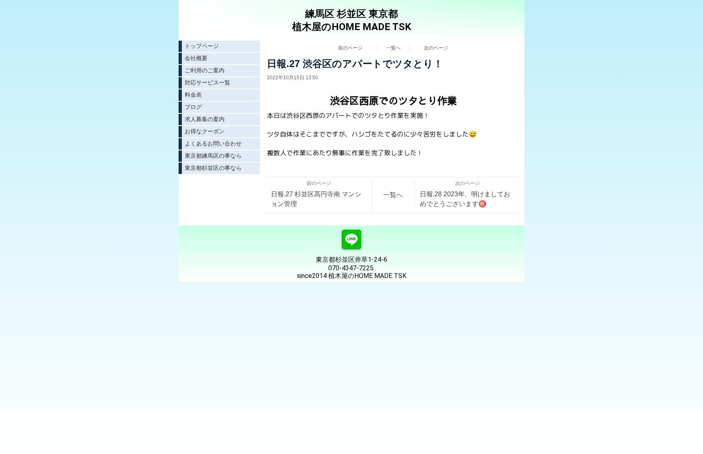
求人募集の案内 (205, 119)
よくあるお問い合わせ (213, 143)
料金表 (193, 94)
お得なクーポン (205, 131)
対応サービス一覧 (207, 82)
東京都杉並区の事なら (213, 168)
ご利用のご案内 (205, 70)
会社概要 (196, 58)
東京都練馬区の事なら (213, 155)
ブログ (193, 107)
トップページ (202, 46)
